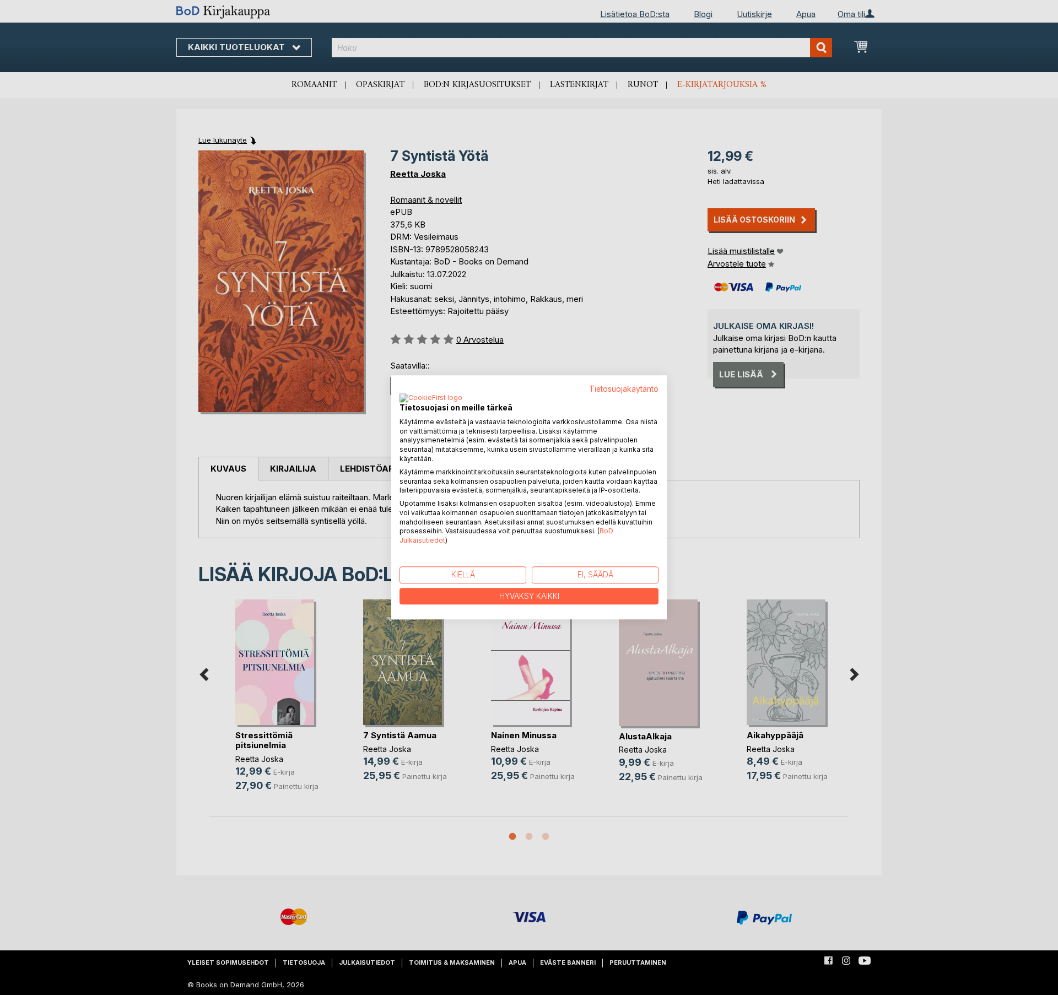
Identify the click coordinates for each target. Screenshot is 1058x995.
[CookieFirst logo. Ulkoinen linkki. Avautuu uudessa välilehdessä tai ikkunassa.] (431, 398)
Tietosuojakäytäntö (623, 389)
